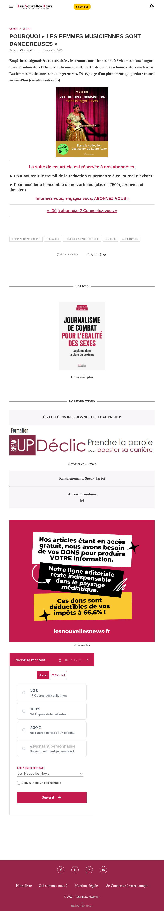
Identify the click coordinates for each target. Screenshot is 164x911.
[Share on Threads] (100, 255)
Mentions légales (87, 886)
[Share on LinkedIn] (96, 254)
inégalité (53, 239)
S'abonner (82, 6)
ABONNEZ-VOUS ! (111, 198)
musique (110, 239)
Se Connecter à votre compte (127, 886)
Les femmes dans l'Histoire (82, 239)
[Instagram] (89, 869)
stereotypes (130, 239)
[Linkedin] (103, 869)
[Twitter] (75, 869)
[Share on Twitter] (91, 255)
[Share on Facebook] (88, 254)
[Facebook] (60, 869)
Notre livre (24, 886)
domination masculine (26, 239)
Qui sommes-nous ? (53, 886)
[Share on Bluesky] (104, 255)
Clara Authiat (27, 50)
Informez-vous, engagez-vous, (65, 198)
